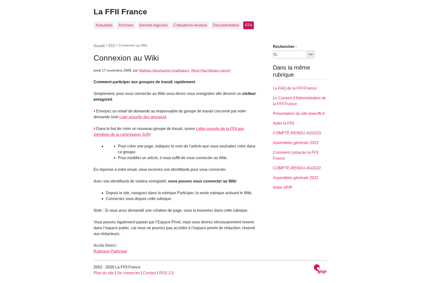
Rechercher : (285, 47)
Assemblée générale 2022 (295, 178)
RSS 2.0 (166, 273)
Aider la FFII (283, 123)
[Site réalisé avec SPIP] (320, 269)
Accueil (99, 45)
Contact (149, 273)
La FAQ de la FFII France (294, 88)
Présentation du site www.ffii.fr (299, 113)
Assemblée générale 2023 (295, 143)
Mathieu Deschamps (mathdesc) (164, 70)
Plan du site (104, 273)
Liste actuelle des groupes (142, 117)
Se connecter (128, 273)
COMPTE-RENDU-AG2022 (297, 168)
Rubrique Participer (110, 251)
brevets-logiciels (153, 25)
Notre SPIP (282, 187)
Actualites (104, 25)
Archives (126, 25)
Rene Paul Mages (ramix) (211, 70)
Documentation (226, 25)
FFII (248, 25)
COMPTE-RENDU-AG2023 (297, 133)
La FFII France (120, 11)
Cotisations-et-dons (190, 25)
